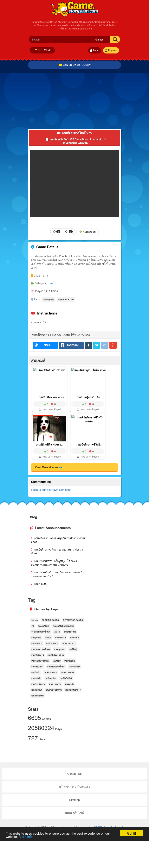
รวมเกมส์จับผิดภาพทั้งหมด (63, 626)
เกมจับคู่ (48, 637)
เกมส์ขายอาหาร (68, 643)
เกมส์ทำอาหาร (37, 666)
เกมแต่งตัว (69, 684)
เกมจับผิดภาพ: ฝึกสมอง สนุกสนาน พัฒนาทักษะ (57, 551)
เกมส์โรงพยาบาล (38, 684)
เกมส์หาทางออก (67, 672)
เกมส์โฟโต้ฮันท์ (66, 678)
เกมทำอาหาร (36, 643)
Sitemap (74, 800)
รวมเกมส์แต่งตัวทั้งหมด (40, 631)
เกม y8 (57, 631)
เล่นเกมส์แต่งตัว (37, 695)
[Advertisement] (74, 102)
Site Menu (44, 50)
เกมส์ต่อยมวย (48, 299)
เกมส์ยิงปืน (35, 672)
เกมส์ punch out (66, 299)
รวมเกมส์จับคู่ (43, 626)
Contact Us (74, 773)
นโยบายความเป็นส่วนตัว (74, 787)
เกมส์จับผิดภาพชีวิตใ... (89, 444)
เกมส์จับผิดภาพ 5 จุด (56, 655)
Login (96, 50)
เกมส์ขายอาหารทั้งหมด (40, 649)
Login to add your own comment (51, 490)
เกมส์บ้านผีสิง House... (49, 444)
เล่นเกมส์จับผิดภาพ (54, 689)
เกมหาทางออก (55, 684)
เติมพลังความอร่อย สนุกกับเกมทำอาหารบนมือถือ (58, 540)
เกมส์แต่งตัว (36, 678)
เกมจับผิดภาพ (60, 637)
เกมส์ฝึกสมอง (74, 666)
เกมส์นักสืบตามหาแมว (51, 397)
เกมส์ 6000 (40, 584)
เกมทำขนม (74, 637)
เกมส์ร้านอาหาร (50, 672)
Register (112, 50)
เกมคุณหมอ (36, 637)
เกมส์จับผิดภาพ (37, 655)
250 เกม (34, 620)
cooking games (50, 620)
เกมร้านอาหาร (52, 643)
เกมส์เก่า (53, 283)
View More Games (47, 467)
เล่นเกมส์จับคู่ (36, 689)
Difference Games (73, 620)
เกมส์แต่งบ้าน (50, 678)
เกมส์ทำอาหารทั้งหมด (56, 666)
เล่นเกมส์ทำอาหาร (73, 689)
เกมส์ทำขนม (69, 660)
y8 (32, 626)
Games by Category (77, 65)
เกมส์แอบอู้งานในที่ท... (89, 397)
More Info (26, 836)
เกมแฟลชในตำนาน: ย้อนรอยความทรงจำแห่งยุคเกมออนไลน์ (57, 574)
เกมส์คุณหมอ (59, 649)
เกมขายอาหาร (70, 631)
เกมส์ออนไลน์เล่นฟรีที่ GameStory (74, 8)
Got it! (131, 833)
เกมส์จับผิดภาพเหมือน (40, 660)
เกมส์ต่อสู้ (57, 660)
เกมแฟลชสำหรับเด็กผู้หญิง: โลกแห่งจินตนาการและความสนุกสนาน (54, 563)
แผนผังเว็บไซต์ (74, 813)
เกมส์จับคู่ (73, 649)
